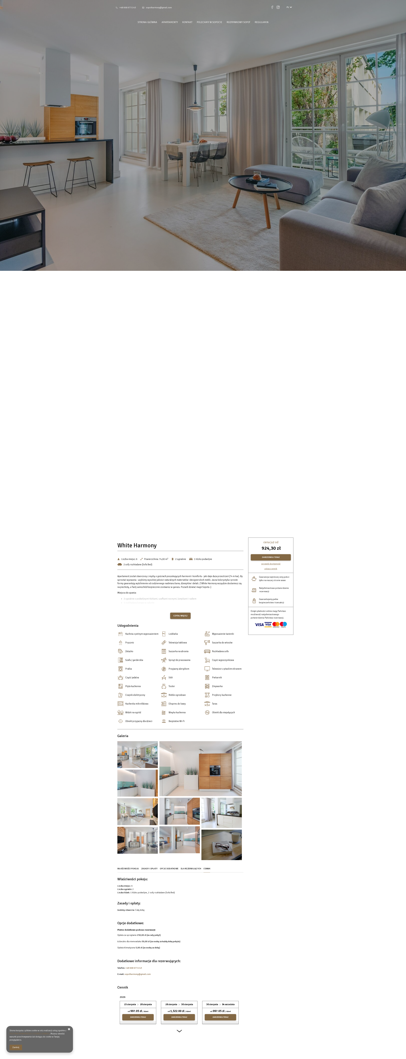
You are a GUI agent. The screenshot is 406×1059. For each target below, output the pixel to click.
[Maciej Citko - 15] (138, 841)
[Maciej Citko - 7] (180, 812)
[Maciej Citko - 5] (138, 784)
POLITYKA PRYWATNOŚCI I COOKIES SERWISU (30, 1033)
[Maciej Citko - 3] (201, 769)
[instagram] (278, 7)
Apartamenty (170, 22)
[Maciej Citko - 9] (222, 814)
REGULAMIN (261, 22)
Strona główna (147, 22)
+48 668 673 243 (127, 7)
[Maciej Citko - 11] (138, 812)
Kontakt (187, 22)
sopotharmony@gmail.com (159, 7)
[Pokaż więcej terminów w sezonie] (179, 1032)
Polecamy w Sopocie (209, 22)
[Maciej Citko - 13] (180, 840)
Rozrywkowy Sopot (238, 22)
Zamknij (15, 1047)
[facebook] (272, 7)
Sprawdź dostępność (271, 563)
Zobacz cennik (270, 568)
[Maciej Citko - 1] (138, 755)
